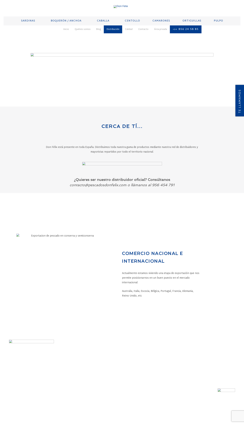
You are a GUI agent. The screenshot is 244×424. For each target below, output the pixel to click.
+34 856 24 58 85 (142, 369)
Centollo (87, 368)
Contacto (72, 408)
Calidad (60, 408)
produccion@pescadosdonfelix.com (205, 374)
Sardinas (87, 354)
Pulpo (85, 382)
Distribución (46, 408)
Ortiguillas (89, 378)
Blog (33, 408)
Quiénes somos (18, 408)
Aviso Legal (88, 408)
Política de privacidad (111, 408)
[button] (164, 203)
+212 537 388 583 (195, 369)
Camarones (88, 373)
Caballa (86, 364)
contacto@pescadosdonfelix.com (151, 374)
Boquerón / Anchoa (95, 359)
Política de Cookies (138, 408)
